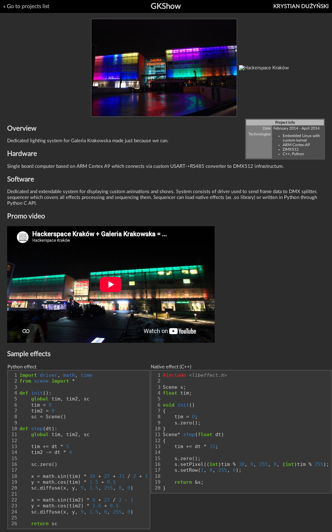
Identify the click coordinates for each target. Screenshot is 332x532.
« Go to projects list (26, 6)
